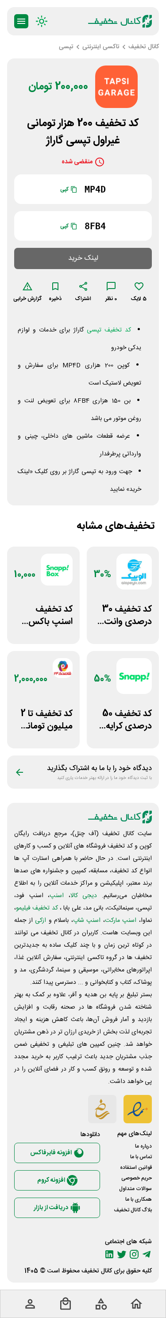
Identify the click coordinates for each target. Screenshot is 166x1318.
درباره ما (143, 1146)
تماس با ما (141, 1156)
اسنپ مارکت (121, 920)
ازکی (40, 920)
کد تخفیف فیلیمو (37, 908)
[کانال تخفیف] (120, 21)
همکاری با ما (138, 1199)
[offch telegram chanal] (146, 1254)
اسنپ (57, 895)
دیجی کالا (83, 895)
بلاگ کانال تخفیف (133, 1210)
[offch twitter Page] (121, 1254)
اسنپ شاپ (87, 920)
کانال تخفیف (96, 1271)
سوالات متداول (135, 1188)
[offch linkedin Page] (109, 1254)
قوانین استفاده (136, 1167)
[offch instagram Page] (134, 1254)
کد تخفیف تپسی (109, 330)
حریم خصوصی (136, 1178)
